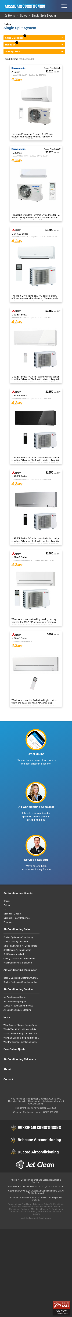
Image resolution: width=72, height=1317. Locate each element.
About (7, 1069)
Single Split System (43, 15)
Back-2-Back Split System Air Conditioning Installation (21, 978)
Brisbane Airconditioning (36, 1139)
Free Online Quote (14, 1049)
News (6, 1017)
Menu (64, 6)
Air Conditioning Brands (18, 893)
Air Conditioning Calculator (19, 1059)
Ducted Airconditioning (36, 1152)
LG (4, 909)
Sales (23, 15)
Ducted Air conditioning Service (18, 1006)
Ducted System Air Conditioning (18, 937)
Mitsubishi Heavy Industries (16, 918)
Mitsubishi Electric (12, 914)
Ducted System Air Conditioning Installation (21, 982)
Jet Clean (36, 1164)
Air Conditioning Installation (20, 969)
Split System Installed (13, 954)
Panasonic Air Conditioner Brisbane (25, 1204)
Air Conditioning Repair (14, 1001)
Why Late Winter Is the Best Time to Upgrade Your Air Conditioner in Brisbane (21, 1038)
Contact (8, 1079)
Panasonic (8, 922)
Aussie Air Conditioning (36, 1127)
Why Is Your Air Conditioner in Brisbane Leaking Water (21, 1029)
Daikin (6, 901)
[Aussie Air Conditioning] (26, 6)
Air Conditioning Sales (16, 929)
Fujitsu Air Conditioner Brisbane (37, 1206)
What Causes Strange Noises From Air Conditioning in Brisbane (21, 1025)
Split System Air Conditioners (17, 950)
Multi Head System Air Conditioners (20, 946)
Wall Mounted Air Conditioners (17, 963)
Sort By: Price (12, 51)
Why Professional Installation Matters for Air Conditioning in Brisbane (21, 1042)
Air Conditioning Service (18, 989)
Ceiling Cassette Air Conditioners (19, 958)
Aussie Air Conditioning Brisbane (26, 1180)
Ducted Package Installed (15, 941)
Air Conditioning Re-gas (14, 997)
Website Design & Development (36, 1218)
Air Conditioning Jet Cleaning (17, 1010)
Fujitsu (6, 905)
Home (12, 15)
